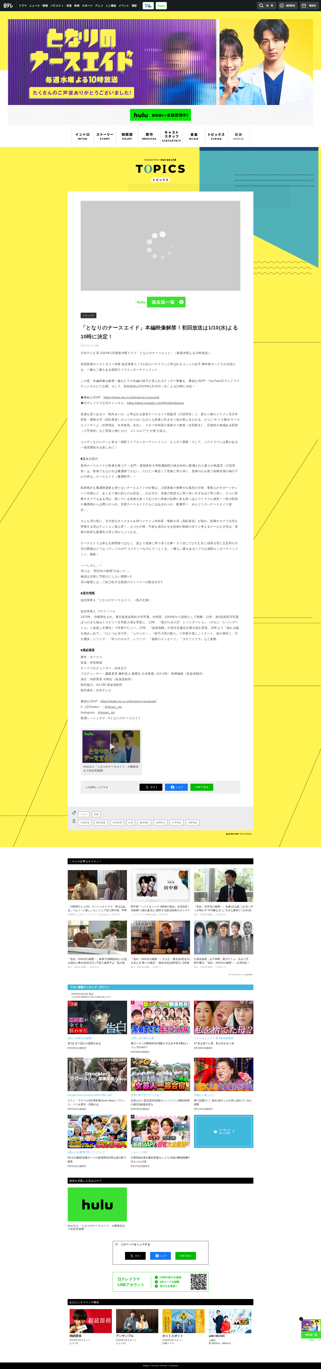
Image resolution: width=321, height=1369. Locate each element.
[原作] (149, 136)
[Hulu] (160, 115)
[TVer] (148, 5)
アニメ (99, 5)
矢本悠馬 (117, 822)
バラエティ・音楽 (61, 5)
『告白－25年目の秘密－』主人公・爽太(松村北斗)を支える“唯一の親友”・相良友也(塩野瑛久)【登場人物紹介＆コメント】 (160, 963)
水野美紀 (192, 822)
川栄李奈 (85, 822)
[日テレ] (8, 5)
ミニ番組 (111, 5)
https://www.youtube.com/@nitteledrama (155, 403)
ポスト (154, 787)
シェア (179, 787)
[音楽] (194, 136)
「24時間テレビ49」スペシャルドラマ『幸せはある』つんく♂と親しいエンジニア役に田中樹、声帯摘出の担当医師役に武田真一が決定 (97, 910)
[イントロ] (82, 136)
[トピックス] (216, 136)
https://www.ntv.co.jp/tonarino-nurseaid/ (131, 397)
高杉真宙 (101, 822)
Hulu (160, 301)
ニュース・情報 (38, 5)
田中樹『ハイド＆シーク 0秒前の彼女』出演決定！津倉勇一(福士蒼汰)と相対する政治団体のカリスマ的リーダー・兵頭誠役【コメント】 (160, 910)
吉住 (130, 822)
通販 (134, 5)
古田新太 (160, 822)
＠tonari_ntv (113, 707)
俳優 (96, 814)
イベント (124, 5)
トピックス (88, 315)
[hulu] (161, 5)
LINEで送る (202, 787)
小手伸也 (176, 822)
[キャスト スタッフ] (171, 136)
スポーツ (87, 5)
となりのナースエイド (160, 58)
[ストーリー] (105, 136)
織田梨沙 (144, 822)
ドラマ (23, 5)
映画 (77, 5)
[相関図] (127, 136)
